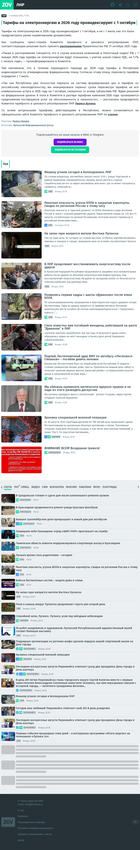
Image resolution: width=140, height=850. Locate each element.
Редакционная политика (31, 822)
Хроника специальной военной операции (75, 417)
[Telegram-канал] (120, 4)
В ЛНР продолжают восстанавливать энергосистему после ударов (87, 265)
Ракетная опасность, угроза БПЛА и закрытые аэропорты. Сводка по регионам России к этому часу (87, 204)
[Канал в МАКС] (112, 4)
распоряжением (71, 46)
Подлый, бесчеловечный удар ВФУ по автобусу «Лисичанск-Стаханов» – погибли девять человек (88, 357)
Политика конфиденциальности (35, 828)
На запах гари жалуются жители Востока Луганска (81, 233)
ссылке (113, 114)
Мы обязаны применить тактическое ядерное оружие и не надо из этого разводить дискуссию (87, 388)
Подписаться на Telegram (70, 149)
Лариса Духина (85, 103)
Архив (21, 840)
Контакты (23, 816)
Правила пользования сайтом (34, 834)
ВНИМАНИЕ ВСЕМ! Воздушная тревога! (72, 448)
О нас (21, 810)
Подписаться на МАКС (70, 142)
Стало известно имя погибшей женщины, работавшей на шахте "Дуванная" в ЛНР (90, 327)
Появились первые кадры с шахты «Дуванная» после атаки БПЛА (88, 296)
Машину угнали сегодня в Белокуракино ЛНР (77, 172)
